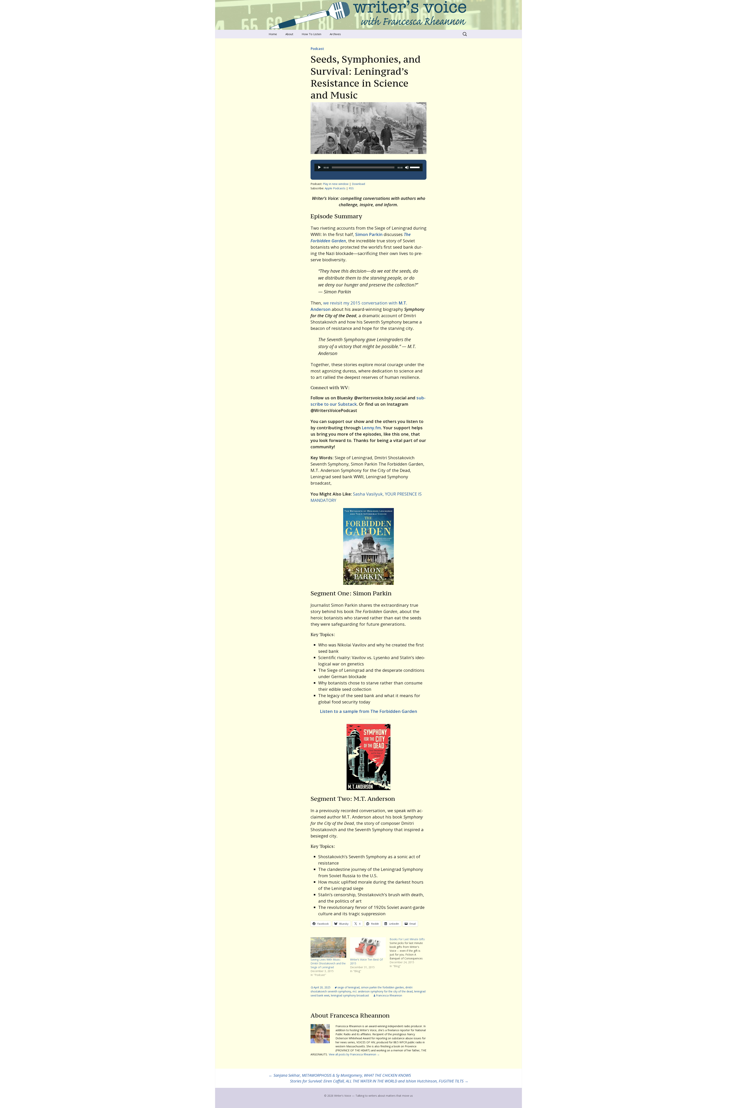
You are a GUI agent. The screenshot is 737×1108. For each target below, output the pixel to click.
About (289, 34)
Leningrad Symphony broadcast (350, 995)
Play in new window (336, 184)
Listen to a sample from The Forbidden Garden (368, 711)
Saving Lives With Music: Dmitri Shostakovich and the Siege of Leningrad (328, 963)
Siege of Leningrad (348, 987)
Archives (335, 34)
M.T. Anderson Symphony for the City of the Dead (383, 991)
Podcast (317, 48)
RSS (351, 188)
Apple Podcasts (335, 188)
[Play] (319, 167)
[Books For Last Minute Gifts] (409, 952)
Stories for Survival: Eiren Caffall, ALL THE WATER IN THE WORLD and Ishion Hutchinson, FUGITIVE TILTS (379, 1081)
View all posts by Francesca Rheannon (354, 1054)
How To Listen (311, 34)
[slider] (415, 167)
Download (358, 184)
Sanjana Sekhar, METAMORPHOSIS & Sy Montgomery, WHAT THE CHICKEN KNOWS (340, 1075)
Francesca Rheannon (389, 995)
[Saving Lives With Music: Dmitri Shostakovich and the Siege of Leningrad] (328, 947)
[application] (368, 167)
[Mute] (407, 167)
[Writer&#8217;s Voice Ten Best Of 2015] (368, 947)
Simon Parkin (369, 234)
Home (273, 34)
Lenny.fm (371, 427)
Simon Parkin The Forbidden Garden (382, 987)
